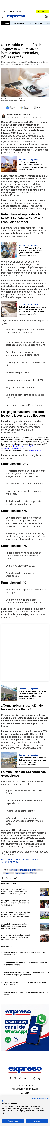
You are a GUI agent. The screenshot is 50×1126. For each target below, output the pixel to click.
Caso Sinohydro (35, 23)
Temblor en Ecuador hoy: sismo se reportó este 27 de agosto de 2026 (24, 953)
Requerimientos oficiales (25, 1089)
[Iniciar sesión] (46, 16)
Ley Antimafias (19, 23)
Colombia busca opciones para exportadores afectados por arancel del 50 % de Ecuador (32, 309)
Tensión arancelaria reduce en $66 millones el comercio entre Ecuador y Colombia (32, 759)
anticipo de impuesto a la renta (23, 870)
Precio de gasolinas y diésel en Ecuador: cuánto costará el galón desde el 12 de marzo (32, 693)
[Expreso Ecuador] (25, 1072)
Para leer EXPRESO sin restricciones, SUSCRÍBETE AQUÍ (20, 861)
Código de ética (25, 1085)
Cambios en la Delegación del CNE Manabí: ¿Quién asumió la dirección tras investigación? (14, 891)
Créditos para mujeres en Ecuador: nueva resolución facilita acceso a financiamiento (33, 164)
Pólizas (33, 873)
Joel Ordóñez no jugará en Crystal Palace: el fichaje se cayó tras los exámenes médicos (15, 937)
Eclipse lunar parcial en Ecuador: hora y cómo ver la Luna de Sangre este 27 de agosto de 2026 (26, 973)
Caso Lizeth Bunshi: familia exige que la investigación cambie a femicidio (25, 983)
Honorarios (8, 873)
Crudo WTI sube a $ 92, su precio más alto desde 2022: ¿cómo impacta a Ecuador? (31, 250)
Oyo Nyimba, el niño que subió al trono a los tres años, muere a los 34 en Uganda (15, 902)
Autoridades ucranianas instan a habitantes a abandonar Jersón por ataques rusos (14, 926)
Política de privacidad (40, 1098)
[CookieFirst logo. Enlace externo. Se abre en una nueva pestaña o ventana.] (2, 1101)
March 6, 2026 (35, 450)
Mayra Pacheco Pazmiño (18, 114)
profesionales (21, 873)
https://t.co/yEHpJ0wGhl (23, 446)
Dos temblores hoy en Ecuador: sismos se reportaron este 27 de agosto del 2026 (26, 963)
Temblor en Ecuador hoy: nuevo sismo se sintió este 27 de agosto (26, 993)
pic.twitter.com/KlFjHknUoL (12, 448)
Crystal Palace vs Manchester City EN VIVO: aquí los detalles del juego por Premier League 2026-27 (15, 915)
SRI (40, 870)
